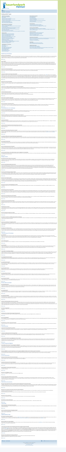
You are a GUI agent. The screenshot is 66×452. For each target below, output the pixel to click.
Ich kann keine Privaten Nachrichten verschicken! (35, 24)
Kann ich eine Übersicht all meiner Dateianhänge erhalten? (36, 43)
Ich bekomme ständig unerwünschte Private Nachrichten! (36, 25)
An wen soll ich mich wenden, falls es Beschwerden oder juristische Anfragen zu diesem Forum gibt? (41, 47)
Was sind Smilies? (4, 46)
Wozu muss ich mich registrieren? (6, 16)
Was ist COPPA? (4, 17)
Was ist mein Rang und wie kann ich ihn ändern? (7, 30)
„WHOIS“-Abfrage (6, 428)
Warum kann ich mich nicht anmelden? (6, 19)
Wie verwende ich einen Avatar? (5, 29)
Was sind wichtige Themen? (5, 49)
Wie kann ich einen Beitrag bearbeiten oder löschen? (8, 34)
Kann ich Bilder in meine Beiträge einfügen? (7, 47)
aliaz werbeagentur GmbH (29, 444)
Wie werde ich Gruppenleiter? (33, 19)
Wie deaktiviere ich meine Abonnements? (34, 40)
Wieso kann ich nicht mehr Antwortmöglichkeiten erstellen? (9, 36)
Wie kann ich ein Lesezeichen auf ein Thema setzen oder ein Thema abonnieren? (39, 38)
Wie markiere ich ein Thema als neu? (6, 42)
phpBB (26, 442)
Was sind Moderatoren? (32, 17)
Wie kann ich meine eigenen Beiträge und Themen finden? (36, 35)
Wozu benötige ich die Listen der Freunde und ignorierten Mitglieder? (38, 28)
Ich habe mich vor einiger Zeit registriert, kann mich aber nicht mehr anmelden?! (11, 20)
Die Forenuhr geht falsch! (5, 26)
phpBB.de (32, 443)
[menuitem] (3, 10)
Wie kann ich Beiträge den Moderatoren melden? (7, 40)
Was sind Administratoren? (33, 16)
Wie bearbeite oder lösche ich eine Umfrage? (7, 37)
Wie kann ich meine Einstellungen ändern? (7, 25)
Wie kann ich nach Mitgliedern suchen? (34, 34)
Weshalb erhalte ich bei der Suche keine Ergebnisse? (36, 33)
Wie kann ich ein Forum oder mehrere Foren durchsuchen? (37, 32)
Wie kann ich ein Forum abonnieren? (34, 39)
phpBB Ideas (40, 422)
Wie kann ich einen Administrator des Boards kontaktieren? (36, 48)
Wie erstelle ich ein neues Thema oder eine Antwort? (8, 33)
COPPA (47, 74)
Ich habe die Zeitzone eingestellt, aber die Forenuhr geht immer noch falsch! (11, 27)
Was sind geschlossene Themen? (6, 50)
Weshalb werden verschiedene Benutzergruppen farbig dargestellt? (37, 20)
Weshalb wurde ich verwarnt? (5, 39)
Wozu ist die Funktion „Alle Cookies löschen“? (7, 22)
